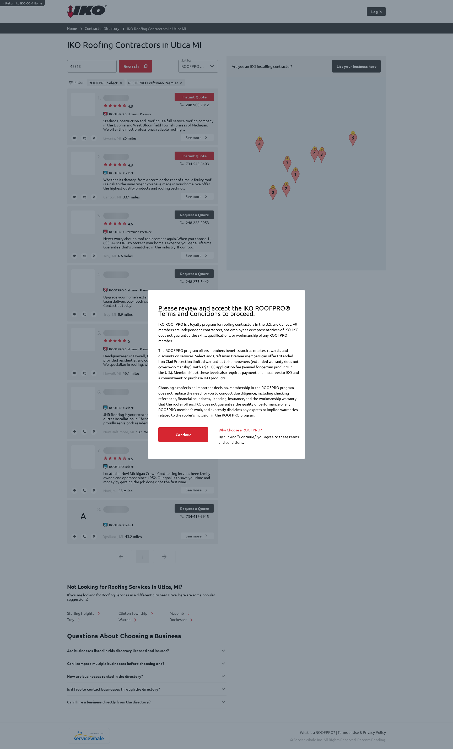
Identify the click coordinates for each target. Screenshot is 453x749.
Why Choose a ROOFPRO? (240, 430)
